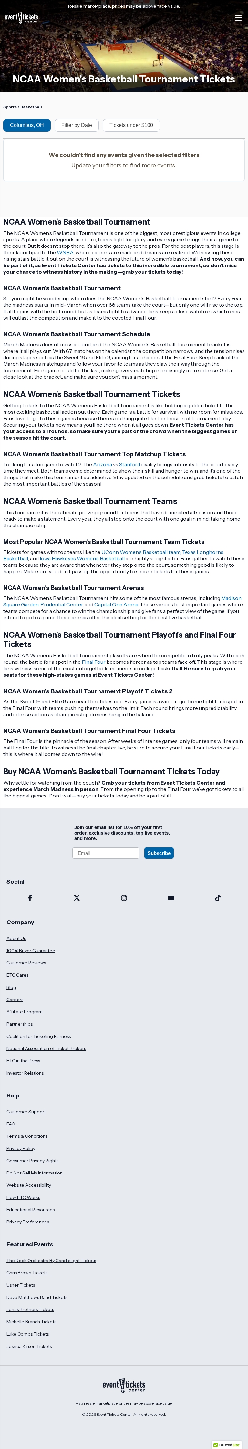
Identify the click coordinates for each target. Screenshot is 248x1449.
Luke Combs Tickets (27, 1334)
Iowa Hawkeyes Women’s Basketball (82, 558)
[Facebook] (30, 899)
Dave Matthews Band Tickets (36, 1297)
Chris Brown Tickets (26, 1273)
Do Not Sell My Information (34, 1173)
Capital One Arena (116, 604)
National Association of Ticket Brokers (46, 1048)
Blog (11, 987)
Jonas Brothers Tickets (30, 1309)
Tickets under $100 (131, 125)
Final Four (94, 662)
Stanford (129, 464)
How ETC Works (23, 1197)
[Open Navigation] (238, 17)
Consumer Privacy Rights (32, 1161)
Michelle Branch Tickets (31, 1322)
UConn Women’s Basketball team (140, 552)
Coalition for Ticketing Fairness (38, 1036)
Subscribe (159, 853)
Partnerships (19, 1024)
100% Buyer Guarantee (30, 950)
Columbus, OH (27, 125)
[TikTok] (218, 899)
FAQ (10, 1124)
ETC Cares (17, 975)
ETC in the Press (23, 1061)
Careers (14, 999)
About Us (16, 938)
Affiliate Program (24, 1012)
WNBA (65, 252)
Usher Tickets (20, 1285)
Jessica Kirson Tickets (29, 1346)
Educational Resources (30, 1209)
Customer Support (26, 1112)
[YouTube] (171, 899)
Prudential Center (61, 604)
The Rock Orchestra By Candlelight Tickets (51, 1260)
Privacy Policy (20, 1148)
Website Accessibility (28, 1185)
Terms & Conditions (26, 1136)
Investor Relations (25, 1073)
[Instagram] (124, 899)
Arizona (102, 464)
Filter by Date (76, 125)
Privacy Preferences (27, 1222)
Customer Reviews (26, 963)
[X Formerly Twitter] (77, 899)
